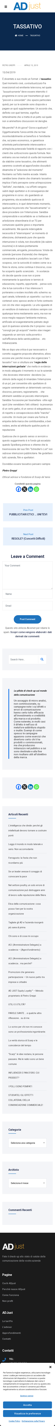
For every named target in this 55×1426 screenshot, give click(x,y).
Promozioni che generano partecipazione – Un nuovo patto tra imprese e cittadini (26, 977)
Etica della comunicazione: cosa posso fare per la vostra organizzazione (24, 908)
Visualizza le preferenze (27, 1413)
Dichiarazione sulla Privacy (33, 1421)
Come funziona (10, 1295)
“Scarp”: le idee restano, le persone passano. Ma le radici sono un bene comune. (26, 1059)
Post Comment (27, 619)
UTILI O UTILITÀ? (17, 1004)
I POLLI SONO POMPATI (20, 1086)
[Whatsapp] (36, 489)
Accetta (27, 1405)
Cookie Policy (14, 1421)
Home (20, 35)
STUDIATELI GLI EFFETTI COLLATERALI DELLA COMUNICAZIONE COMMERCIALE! (25, 1100)
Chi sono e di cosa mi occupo (23, 936)
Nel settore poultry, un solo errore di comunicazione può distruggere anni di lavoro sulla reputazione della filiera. (27, 890)
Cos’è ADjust (9, 1283)
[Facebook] (18, 489)
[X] (24, 489)
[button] (50, 1366)
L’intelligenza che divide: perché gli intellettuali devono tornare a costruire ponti (27, 830)
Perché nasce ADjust (13, 1289)
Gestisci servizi (26, 1396)
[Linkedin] (30, 489)
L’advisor (7, 1327)
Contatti (6, 1338)
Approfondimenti (11, 1333)
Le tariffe (7, 1321)
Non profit (7, 1301)
